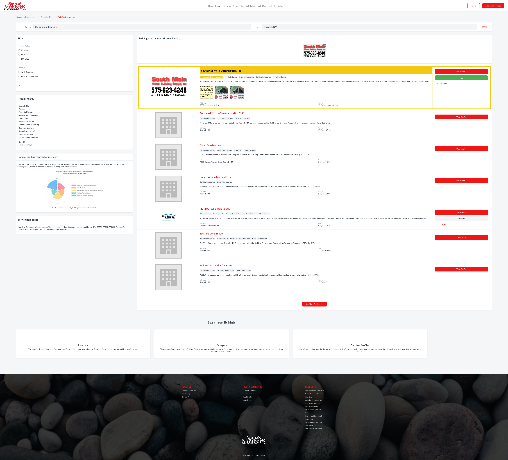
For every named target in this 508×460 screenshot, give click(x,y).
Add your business (493, 6)
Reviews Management (313, 410)
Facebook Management (313, 422)
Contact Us (238, 6)
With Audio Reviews (29, 76)
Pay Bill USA (250, 6)
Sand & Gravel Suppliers (28, 137)
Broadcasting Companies (29, 115)
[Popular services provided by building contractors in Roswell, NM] (74, 187)
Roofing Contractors (27, 134)
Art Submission (248, 394)
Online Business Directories (315, 394)
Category (28, 27)
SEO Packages (310, 413)
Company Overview (189, 391)
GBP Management (311, 406)
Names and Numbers (25, 17)
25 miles (24, 50)
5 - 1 (442, 83)
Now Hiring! (186, 394)
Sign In (473, 6)
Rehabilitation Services (28, 131)
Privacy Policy (248, 455)
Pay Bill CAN (262, 6)
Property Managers (27, 112)
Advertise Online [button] (276, 6)
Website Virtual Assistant (314, 400)
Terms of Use (260, 455)
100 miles (25, 59)
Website (461, 219)
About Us (227, 6)
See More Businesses (314, 304)
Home (210, 6)
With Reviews (27, 72)
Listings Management (312, 403)
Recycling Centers (26, 128)
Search (218, 6)
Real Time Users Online (313, 429)
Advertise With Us (249, 391)
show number (332, 105)
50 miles (24, 54)
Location (257, 27)
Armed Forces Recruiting (29, 125)
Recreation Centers (27, 121)
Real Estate (23, 118)
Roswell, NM (46, 17)
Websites (308, 397)
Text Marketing (310, 425)
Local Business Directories (314, 391)
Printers (22, 109)
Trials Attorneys (25, 145)
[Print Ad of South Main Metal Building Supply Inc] (206, 92)
